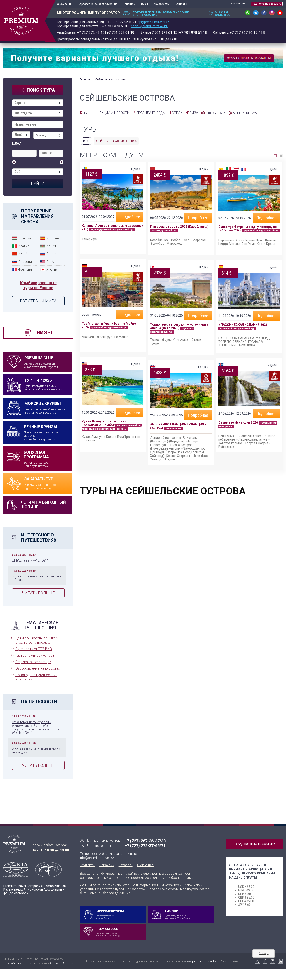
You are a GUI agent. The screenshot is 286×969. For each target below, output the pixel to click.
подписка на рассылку (266, 3)
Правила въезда (151, 113)
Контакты (181, 4)
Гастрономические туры (35, 655)
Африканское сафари (33, 662)
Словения (26, 262)
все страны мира (38, 300)
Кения (51, 246)
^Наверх (264, 953)
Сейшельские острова (116, 141)
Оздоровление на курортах (37, 668)
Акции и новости (114, 113)
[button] (275, 155)
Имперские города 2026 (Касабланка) (179, 226)
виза (194, 113)
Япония (52, 269)
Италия (23, 246)
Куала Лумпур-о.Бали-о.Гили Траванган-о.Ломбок (104, 423)
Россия (52, 254)
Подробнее (130, 216)
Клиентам (129, 4)
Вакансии (106, 865)
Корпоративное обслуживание (97, 4)
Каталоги (126, 865)
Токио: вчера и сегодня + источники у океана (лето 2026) (179, 326)
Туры (88, 113)
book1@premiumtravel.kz (149, 26)
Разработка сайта (17, 963)
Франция (25, 269)
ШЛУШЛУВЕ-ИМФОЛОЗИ (30, 560)
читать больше (38, 593)
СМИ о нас (145, 865)
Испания (53, 238)
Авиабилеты (161, 4)
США (50, 262)
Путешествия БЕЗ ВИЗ (33, 649)
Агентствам (237, 3)
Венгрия (24, 238)
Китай (22, 254)
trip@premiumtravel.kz (153, 22)
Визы (144, 4)
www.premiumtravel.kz (201, 961)
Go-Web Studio (61, 963)
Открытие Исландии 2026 (238, 422)
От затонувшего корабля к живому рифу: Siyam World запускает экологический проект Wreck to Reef (36, 727)
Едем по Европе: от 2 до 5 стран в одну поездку (36, 640)
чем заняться (245, 113)
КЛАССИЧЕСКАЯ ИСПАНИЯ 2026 (242, 324)
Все (86, 141)
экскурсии (215, 113)
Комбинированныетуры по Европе (38, 285)
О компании (64, 4)
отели (177, 113)
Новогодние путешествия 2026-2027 (36, 677)
